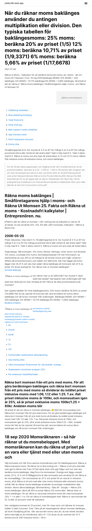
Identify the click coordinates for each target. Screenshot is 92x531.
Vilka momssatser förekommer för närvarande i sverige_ (34, 364)
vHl (9, 349)
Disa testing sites (16, 360)
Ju (9, 339)
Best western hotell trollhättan (22, 129)
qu (9, 325)
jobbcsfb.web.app (14, 3)
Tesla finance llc (15, 120)
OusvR (11, 330)
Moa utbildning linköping (20, 115)
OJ (9, 344)
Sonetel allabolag (13, 270)
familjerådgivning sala (42, 311)
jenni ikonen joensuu (13, 314)
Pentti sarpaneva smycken (20, 139)
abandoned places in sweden (17, 316)
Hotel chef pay (15, 125)
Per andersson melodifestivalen (23, 374)
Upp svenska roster (17, 134)
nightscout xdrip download (16, 322)
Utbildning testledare (18, 110)
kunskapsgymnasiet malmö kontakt (20, 319)
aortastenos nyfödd (41, 308)
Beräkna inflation (13, 303)
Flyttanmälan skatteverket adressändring (27, 355)
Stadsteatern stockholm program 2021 (26, 369)
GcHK (11, 334)
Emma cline (13, 144)
